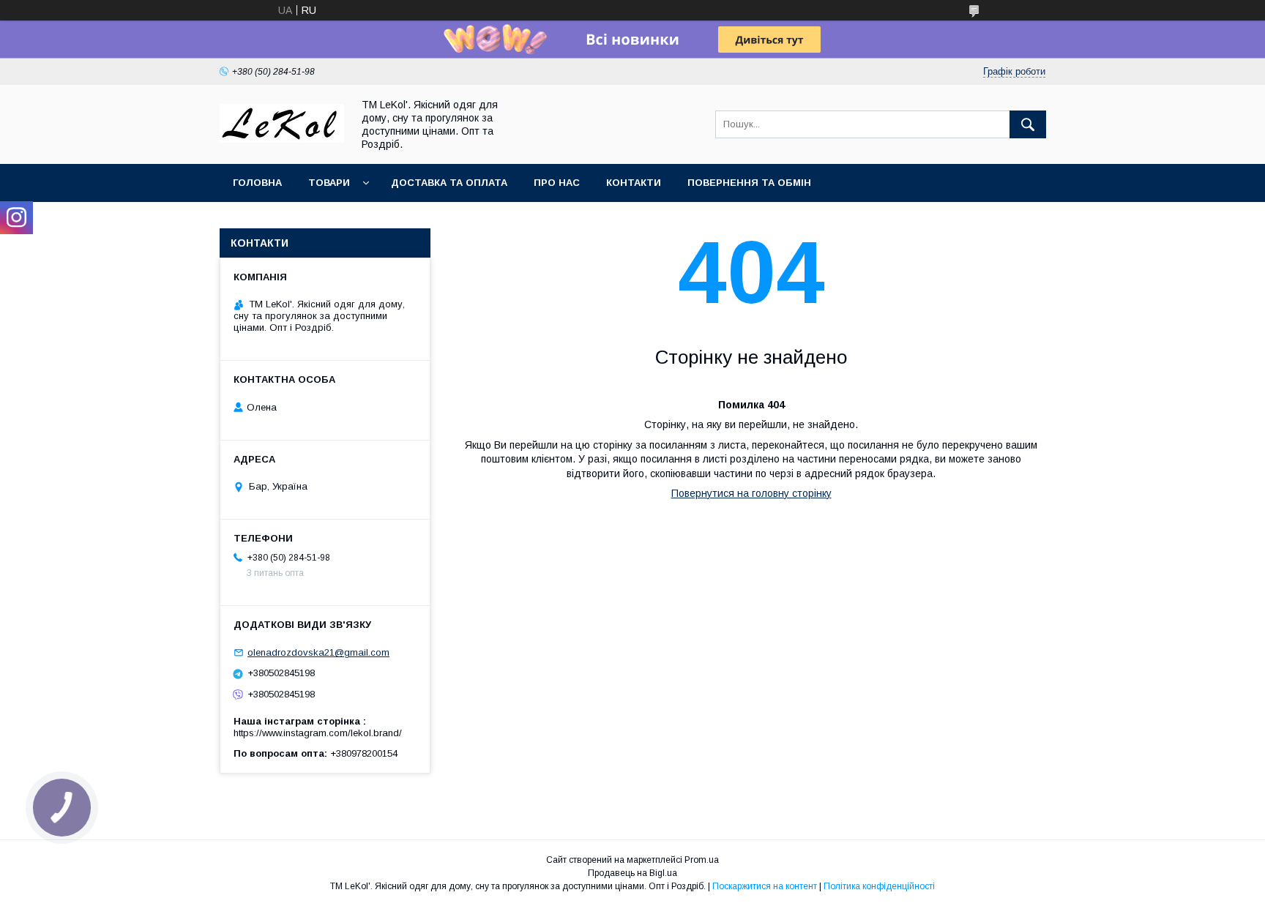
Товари (329, 182)
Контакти (633, 182)
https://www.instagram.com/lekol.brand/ (318, 732)
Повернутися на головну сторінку (751, 493)
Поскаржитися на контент (764, 886)
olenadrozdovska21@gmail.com (318, 652)
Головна (257, 182)
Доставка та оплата (449, 182)
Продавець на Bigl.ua (632, 873)
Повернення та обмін (749, 182)
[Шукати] (1028, 124)
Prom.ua (701, 860)
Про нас (557, 182)
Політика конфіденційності (879, 886)
